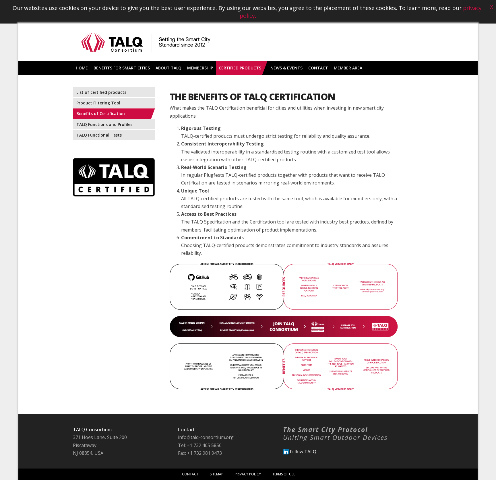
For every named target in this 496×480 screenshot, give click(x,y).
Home (82, 68)
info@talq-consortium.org (206, 437)
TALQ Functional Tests (99, 135)
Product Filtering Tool (98, 103)
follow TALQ (302, 451)
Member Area (348, 68)
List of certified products (101, 92)
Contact (190, 474)
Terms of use (283, 474)
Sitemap (216, 474)
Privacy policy (248, 474)
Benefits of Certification (100, 113)
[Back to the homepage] (146, 59)
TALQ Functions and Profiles (104, 124)
